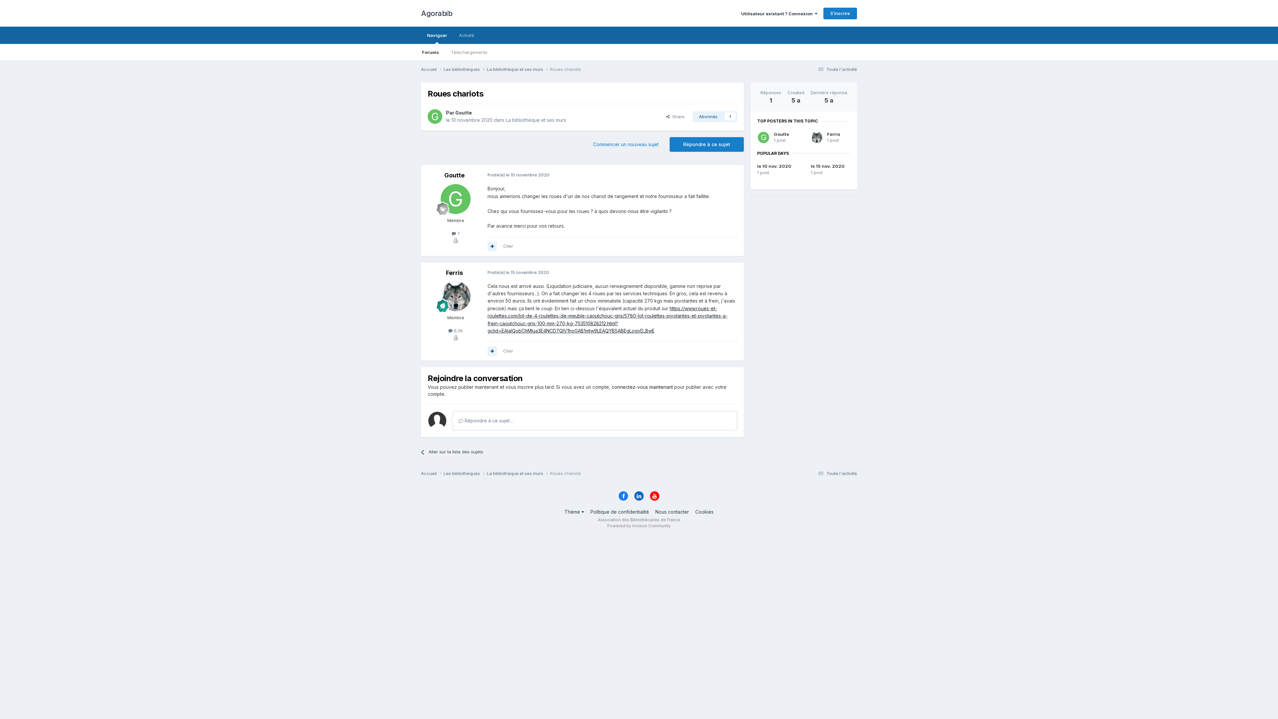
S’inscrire (840, 13)
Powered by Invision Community (639, 525)
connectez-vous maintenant (642, 387)
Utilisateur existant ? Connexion (778, 13)
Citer (508, 246)
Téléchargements (469, 52)
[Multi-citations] (492, 246)
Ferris (833, 134)
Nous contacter (672, 512)
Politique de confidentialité (619, 512)
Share (677, 116)
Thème (572, 512)
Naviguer (437, 35)
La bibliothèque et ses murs (536, 120)
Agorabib (436, 13)
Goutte (781, 134)
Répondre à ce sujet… (488, 420)
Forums (430, 52)
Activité (466, 35)
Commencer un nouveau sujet (626, 144)
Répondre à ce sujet (706, 144)
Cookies (704, 512)
